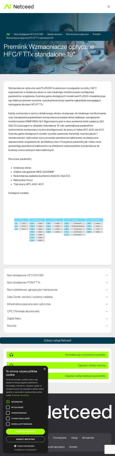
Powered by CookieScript (25, 450)
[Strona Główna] (8, 34)
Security (57, 326)
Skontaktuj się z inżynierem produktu (85, 354)
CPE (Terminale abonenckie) (57, 311)
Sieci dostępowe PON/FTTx (57, 282)
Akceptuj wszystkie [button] (25, 431)
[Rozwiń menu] (108, 6)
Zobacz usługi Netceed (57, 340)
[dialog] (25, 409)
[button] (25, 446)
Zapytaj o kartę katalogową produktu (85, 375)
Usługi (74, 437)
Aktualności (88, 437)
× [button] (44, 369)
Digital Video (57, 318)
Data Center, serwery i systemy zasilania (57, 297)
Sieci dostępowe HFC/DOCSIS (57, 275)
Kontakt (73, 446)
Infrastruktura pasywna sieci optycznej (57, 304)
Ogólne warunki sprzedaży (51, 446)
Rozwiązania (59, 437)
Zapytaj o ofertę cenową (91, 365)
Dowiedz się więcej (20, 395)
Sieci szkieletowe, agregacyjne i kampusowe (57, 290)
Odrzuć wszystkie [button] (25, 439)
